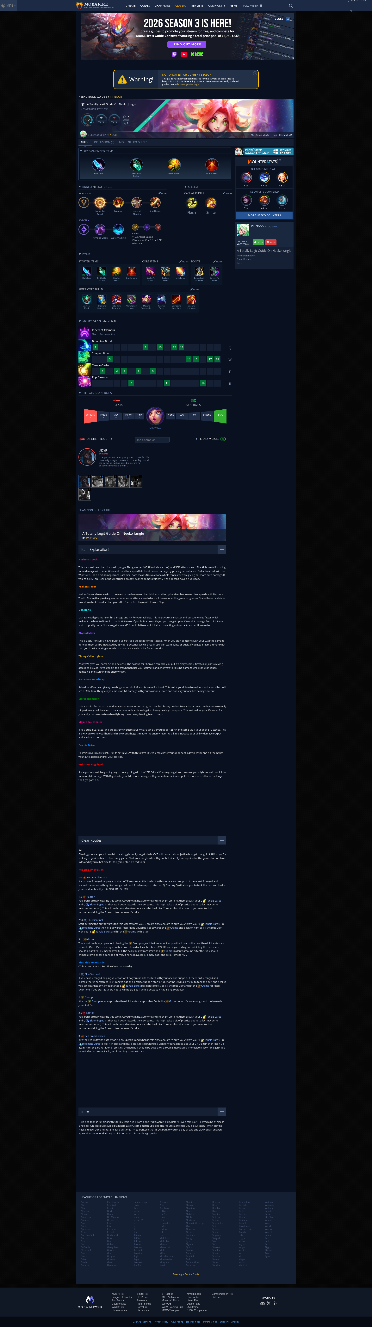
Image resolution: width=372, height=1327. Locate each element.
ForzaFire (142, 1307)
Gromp (174, 927)
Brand (84, 1253)
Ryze (214, 1211)
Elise (109, 1226)
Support (224, 1321)
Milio (162, 1253)
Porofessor (118, 1300)
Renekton (191, 1265)
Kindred (164, 1202)
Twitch (242, 1232)
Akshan (85, 1211)
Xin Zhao (269, 1217)
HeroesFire (143, 1310)
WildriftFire (118, 1307)
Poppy (189, 1238)
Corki (110, 1208)
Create (131, 5)
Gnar (110, 1253)
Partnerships (210, 1321)
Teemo (242, 1214)
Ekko (109, 1223)
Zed (267, 1241)
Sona (215, 1253)
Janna (136, 1217)
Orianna (190, 1229)
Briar (83, 1259)
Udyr (241, 1235)
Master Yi (165, 1247)
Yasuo (268, 1220)
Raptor (90, 896)
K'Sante (137, 1235)
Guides (145, 5)
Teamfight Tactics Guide (186, 1274)
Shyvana (216, 1235)
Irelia (136, 1211)
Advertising (177, 1321)
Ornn (188, 1232)
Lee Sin (163, 1214)
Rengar (216, 1202)
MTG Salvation (170, 1297)
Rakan (189, 1250)
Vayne (242, 1244)
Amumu (85, 1220)
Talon (242, 1208)
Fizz (109, 1241)
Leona (163, 1217)
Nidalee (190, 1214)
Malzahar (165, 1241)
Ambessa (86, 1217)
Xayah (268, 1211)
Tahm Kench (245, 1202)
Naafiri (163, 1265)
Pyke (188, 1241)
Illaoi (136, 1208)
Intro (239, 263)
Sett (214, 1226)
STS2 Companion (197, 1310)
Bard (83, 1244)
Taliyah (242, 1205)
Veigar (242, 1247)
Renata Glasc (193, 1262)
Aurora (84, 1238)
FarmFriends (144, 1303)
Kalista (137, 1241)
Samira (216, 1214)
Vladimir (243, 1265)
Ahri (83, 1205)
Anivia (84, 1223)
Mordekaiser (166, 1259)
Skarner (216, 1247)
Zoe (267, 1253)
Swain (215, 1259)
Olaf (188, 1226)
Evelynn (111, 1229)
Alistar (84, 1214)
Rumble (216, 1208)
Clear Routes (244, 259)
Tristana (243, 1220)
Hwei (136, 1205)
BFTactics (167, 1293)
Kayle (136, 1256)
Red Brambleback (96, 877)
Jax (135, 1223)
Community (216, 5)
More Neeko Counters (264, 215)
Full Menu (250, 5)
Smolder (216, 1250)
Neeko (189, 1211)
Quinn (189, 1247)
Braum (84, 1256)
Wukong (269, 1208)
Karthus (137, 1247)
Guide (85, 142)
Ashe (83, 1232)
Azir (83, 1241)
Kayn (136, 1259)
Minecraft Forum (171, 1300)
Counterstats (119, 1303)
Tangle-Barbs (213, 900)
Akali (83, 1208)
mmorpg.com (194, 1293)
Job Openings (193, 1321)
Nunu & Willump (194, 1223)
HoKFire (216, 1297)
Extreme (103, 454)
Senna (215, 1220)
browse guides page (188, 84)
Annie (84, 1226)
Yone (267, 1223)
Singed (216, 1238)
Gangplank (113, 1247)
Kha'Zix (137, 1265)
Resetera (142, 1300)
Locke (163, 1226)
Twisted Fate (245, 1229)
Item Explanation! (246, 255)
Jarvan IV (138, 1220)
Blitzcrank (86, 1250)
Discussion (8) (104, 142)
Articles (235, 1321)
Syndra (216, 1265)
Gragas (111, 1256)
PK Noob (116, 96)
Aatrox (84, 1202)
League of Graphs (122, 1297)
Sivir (214, 1244)
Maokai (164, 1244)
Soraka (216, 1256)
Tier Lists (197, 5)
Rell (188, 1259)
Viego (242, 1259)
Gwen (110, 1262)
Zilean (268, 1250)
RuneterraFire (119, 1310)
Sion (214, 1241)
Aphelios (85, 1229)
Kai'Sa (136, 1238)
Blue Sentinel (95, 920)
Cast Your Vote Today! (243, 242)
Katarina (138, 1253)
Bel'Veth (85, 1247)
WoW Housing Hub (172, 1307)
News (234, 5)
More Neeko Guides (133, 142)
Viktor (242, 1262)
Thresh (242, 1217)
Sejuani (216, 1217)
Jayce (136, 1226)
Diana (110, 1214)
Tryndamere (245, 1226)
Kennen (137, 1262)
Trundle (243, 1223)
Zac (267, 1238)
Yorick (268, 1226)
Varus (242, 1241)
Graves (111, 1259)
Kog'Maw (165, 1208)
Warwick (269, 1205)
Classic (180, 5)
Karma (137, 1244)
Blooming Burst (98, 904)
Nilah (189, 1217)
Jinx (135, 1232)
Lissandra (165, 1223)
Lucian (163, 1229)
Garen (110, 1250)
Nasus (189, 1205)
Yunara (269, 1229)
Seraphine (217, 1223)
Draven (111, 1220)
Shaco (215, 1229)
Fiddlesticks (113, 1235)
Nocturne (191, 1220)
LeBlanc (164, 1211)
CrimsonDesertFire (222, 1293)
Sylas (215, 1262)
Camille (85, 1265)
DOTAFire (142, 1297)
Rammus (190, 1253)
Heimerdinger (141, 1202)
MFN (9, 5)
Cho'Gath (112, 1205)
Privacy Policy (161, 1321)
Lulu (162, 1232)
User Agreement (142, 1321)
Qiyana (190, 1244)
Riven (215, 1205)
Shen (215, 1232)
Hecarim (111, 1265)
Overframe (193, 1307)
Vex (241, 1253)
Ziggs (268, 1247)
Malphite (164, 1238)
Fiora (110, 1238)
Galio (110, 1244)
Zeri (267, 1244)
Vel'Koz (242, 1250)
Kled (162, 1205)
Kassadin (138, 1250)
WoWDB (166, 1303)
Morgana (165, 1262)
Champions (163, 5)
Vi (240, 1256)
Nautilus (190, 1208)
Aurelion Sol (87, 1235)
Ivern (136, 1214)
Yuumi (268, 1232)
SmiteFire (142, 1293)
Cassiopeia (113, 1202)
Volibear (269, 1202)
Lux (161, 1235)
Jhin (135, 1229)
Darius (110, 1211)
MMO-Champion (171, 1310)
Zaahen (269, 1235)
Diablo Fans (193, 1303)
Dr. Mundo (113, 1217)
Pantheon (191, 1235)
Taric (241, 1211)
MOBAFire (118, 1293)
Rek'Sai (190, 1256)
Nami (189, 1202)
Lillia (162, 1220)
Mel (162, 1250)
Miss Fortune (167, 1256)
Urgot (242, 1238)
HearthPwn (193, 1300)
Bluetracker (193, 1297)
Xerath (268, 1214)
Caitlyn (84, 1262)
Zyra (267, 1256)
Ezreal (110, 1232)
